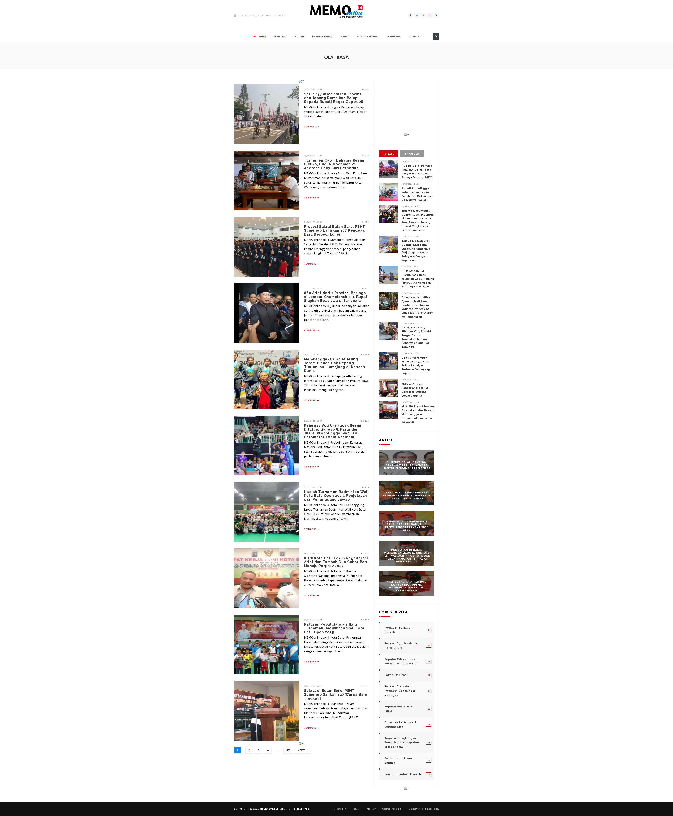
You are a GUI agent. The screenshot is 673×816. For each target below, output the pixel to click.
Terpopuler (411, 153)
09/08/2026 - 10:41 (313, 89)
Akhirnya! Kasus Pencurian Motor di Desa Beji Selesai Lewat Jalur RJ (415, 389)
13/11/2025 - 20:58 (313, 487)
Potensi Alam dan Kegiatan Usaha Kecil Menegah (400, 691)
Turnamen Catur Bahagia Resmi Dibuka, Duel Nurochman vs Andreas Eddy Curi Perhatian (334, 164)
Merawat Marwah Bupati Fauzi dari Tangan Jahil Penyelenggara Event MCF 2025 (406, 525)
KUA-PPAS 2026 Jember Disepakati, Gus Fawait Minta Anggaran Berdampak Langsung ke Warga (418, 414)
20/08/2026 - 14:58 (411, 402)
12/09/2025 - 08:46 (407, 545)
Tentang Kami (340, 809)
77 (288, 750)
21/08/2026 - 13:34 (411, 267)
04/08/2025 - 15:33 (407, 576)
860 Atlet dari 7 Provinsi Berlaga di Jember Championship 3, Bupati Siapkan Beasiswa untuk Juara (336, 297)
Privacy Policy (432, 809)
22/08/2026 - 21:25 (411, 161)
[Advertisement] (406, 109)
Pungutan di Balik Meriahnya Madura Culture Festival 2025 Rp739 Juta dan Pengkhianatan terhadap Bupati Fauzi (406, 555)
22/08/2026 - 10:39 (411, 206)
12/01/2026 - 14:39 (407, 457)
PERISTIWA (280, 36)
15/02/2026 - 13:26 (313, 288)
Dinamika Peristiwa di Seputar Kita (400, 724)
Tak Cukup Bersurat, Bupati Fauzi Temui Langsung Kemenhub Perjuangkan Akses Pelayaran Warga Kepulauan (416, 250)
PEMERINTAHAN (322, 36)
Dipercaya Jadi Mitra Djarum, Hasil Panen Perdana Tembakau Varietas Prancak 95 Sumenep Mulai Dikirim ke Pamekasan (417, 307)
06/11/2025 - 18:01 (313, 620)
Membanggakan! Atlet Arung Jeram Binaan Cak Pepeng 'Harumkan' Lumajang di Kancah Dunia (334, 365)
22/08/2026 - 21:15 (411, 184)
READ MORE (310, 127)
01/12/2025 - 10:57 (313, 421)
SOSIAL (344, 36)
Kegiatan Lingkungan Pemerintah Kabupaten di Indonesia (401, 742)
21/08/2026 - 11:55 (411, 323)
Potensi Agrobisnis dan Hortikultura (401, 645)
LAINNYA (414, 36)
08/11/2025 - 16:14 (313, 553)
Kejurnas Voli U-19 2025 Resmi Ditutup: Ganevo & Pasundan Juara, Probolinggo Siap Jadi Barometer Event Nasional (332, 431)
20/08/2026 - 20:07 (411, 380)
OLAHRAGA (394, 36)
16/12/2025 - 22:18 (313, 355)
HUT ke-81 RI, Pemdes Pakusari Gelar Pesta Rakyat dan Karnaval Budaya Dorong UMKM (417, 171)
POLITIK (300, 36)
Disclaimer (414, 809)
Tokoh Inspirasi (395, 675)
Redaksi (357, 809)
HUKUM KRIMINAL (368, 36)
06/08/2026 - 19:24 (313, 156)
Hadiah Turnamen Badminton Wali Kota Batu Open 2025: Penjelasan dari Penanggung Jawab (336, 496)
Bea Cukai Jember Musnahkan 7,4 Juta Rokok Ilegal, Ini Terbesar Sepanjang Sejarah (416, 365)
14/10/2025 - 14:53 (407, 487)
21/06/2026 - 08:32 (313, 222)
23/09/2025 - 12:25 (407, 516)
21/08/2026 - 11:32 (411, 353)
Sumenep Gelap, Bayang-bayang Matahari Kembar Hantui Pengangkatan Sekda (407, 465)
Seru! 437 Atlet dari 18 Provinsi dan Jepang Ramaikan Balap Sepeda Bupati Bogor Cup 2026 (333, 98)
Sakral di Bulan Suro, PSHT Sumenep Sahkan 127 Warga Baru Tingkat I (336, 694)
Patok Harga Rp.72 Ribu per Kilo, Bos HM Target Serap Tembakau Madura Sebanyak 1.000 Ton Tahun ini (416, 337)
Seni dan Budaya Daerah (402, 774)
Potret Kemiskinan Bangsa (398, 760)
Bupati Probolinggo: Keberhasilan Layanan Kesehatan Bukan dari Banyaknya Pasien (417, 194)
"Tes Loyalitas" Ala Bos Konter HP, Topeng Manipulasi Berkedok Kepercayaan (406, 586)
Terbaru (389, 153)
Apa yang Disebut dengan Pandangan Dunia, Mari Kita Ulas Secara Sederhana (406, 495)
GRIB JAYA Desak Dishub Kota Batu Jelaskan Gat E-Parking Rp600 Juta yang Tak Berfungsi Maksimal (418, 279)
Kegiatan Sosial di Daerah (398, 630)
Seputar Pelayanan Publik (398, 709)
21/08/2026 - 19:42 (411, 237)
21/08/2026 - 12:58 (411, 293)
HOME (262, 36)
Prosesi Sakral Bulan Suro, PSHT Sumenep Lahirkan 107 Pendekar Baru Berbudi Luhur (335, 230)
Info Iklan (371, 809)
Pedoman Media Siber (393, 809)
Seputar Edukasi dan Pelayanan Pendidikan (400, 661)
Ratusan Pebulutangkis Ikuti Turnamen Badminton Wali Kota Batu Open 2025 (334, 628)
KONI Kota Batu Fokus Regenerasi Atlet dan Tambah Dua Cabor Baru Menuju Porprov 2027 (336, 562)
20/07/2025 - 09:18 (313, 686)
